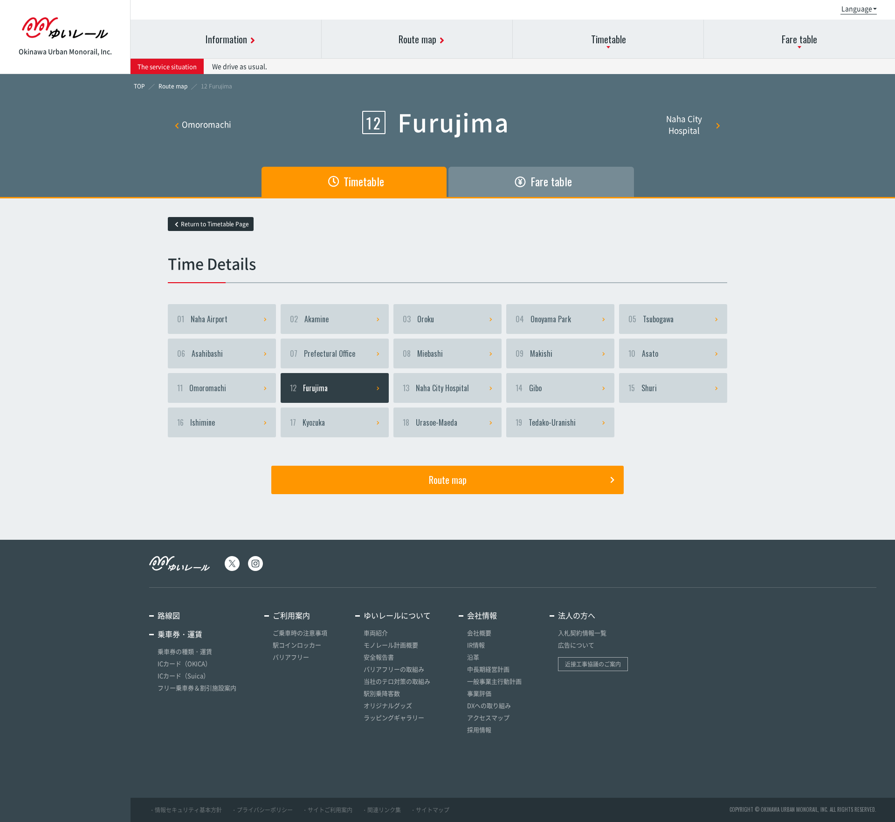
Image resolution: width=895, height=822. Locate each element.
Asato (643, 353)
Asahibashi (200, 353)
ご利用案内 (291, 615)
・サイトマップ (429, 810)
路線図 (169, 615)
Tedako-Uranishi (546, 422)
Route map (448, 480)
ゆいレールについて (397, 615)
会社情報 (482, 615)
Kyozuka (307, 422)
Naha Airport (202, 319)
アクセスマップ (488, 717)
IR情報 (476, 644)
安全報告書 (379, 656)
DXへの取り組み (489, 705)
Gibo (529, 388)
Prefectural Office (322, 353)
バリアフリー (291, 656)
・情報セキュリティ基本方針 (185, 810)
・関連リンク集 (381, 810)
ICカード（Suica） (183, 675)
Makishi (534, 353)
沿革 (473, 656)
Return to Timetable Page (215, 224)
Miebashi (423, 353)
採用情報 (479, 729)
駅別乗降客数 (382, 693)
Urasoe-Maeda (430, 422)
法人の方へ (576, 615)
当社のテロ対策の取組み (397, 681)
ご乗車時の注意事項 (300, 632)
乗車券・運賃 (180, 633)
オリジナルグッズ (388, 705)
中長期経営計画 (488, 669)
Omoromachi (206, 124)
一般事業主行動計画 (494, 681)
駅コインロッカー (297, 644)
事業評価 (479, 693)
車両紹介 (376, 632)
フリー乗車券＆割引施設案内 (197, 687)
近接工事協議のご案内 (593, 664)
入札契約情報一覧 (582, 632)
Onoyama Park (543, 319)
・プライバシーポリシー (262, 810)
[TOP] (139, 86)
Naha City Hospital (684, 124)
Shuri (642, 388)
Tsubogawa (651, 319)
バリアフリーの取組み (394, 669)
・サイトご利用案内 (327, 810)
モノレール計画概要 (391, 644)
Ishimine (196, 422)
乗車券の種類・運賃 (185, 651)
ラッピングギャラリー (394, 717)
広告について (576, 644)
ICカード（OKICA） (184, 663)
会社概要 (479, 632)
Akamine (309, 319)
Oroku (418, 319)
